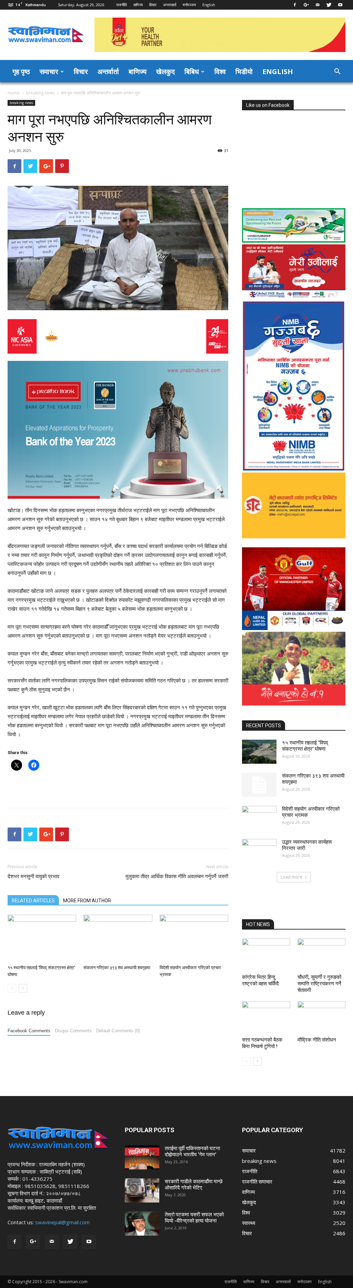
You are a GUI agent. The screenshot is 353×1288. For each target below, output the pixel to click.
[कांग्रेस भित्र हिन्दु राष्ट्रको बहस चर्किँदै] (266, 955)
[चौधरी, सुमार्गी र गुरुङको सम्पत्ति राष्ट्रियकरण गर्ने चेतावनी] (321, 955)
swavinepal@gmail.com (62, 1222)
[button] (337, 72)
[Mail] (317, 5)
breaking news (40, 93)
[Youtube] (340, 5)
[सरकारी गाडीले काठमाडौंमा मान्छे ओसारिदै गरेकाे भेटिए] (142, 1190)
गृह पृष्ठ (21, 71)
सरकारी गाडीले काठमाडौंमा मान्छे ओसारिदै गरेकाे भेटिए (194, 1184)
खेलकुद (165, 71)
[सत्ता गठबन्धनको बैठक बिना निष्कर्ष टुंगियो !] (266, 1017)
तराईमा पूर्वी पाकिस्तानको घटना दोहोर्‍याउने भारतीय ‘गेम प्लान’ (192, 1151)
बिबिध (191, 71)
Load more (291, 877)
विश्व (220, 71)
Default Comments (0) (118, 1030)
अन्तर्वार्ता (108, 71)
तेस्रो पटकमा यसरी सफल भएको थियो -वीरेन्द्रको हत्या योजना (194, 1217)
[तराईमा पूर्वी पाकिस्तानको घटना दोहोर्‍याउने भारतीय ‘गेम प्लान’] (142, 1157)
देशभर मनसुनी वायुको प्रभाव (33, 876)
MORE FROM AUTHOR (87, 900)
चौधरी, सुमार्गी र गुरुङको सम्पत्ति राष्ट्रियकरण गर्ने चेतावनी (319, 983)
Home (14, 93)
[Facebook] (295, 5)
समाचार (49, 71)
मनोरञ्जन (189, 4)
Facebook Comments (29, 1030)
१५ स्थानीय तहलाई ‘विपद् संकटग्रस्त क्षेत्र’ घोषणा (305, 746)
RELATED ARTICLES (33, 900)
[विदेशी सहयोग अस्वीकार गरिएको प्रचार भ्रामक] (194, 938)
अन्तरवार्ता (169, 4)
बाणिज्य (138, 71)
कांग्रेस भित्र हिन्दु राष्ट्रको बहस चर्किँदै (260, 980)
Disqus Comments (73, 1030)
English (208, 4)
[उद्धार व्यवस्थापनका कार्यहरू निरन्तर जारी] (259, 851)
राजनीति (121, 4)
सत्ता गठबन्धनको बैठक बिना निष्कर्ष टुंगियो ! (262, 1043)
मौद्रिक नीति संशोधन (316, 1040)
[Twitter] (329, 5)
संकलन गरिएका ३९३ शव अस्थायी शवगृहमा (116, 967)
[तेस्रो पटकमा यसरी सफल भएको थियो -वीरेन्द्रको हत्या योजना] (142, 1223)
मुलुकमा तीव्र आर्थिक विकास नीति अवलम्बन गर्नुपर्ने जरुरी (176, 876)
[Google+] (306, 5)
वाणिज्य (138, 4)
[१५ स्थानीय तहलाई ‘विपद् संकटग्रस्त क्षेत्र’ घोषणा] (42, 938)
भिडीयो (244, 71)
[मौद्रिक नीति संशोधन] (321, 1017)
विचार (153, 4)
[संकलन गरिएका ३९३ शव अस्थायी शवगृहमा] (117, 938)
